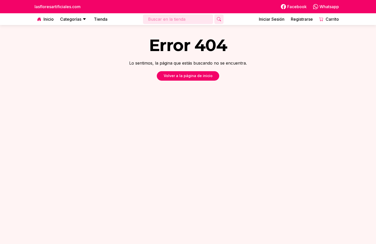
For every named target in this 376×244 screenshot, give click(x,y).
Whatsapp (329, 6)
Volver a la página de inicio (188, 76)
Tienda (100, 19)
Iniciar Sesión (271, 19)
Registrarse (302, 19)
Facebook (297, 6)
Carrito (332, 19)
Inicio (48, 19)
